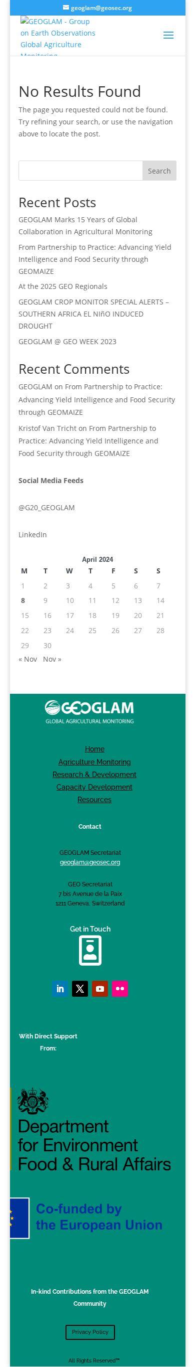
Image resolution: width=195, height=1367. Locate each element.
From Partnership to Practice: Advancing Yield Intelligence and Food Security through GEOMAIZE (95, 259)
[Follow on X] (80, 989)
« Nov (27, 659)
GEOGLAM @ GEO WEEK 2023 (67, 341)
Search (159, 171)
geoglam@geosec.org (90, 862)
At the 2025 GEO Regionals (63, 286)
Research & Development (94, 775)
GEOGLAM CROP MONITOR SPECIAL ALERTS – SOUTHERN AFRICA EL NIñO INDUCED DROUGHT (93, 314)
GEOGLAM (35, 386)
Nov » (52, 659)
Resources (95, 800)
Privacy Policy (90, 1332)
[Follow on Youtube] (100, 989)
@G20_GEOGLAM (46, 507)
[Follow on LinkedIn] (60, 989)
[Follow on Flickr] (120, 989)
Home (94, 749)
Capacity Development (94, 787)
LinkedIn (32, 534)
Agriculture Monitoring (94, 762)
